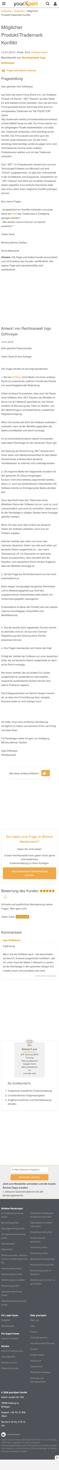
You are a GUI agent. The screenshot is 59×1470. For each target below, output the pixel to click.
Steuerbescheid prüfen (41, 1231)
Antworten (19, 11)
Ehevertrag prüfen (39, 1253)
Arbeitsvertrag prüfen (11, 1268)
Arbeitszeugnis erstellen (13, 1279)
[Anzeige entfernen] (57, 1457)
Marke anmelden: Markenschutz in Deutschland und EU (14, 1259)
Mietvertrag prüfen (10, 1285)
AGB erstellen (8, 1243)
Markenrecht (40, 52)
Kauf (14, 213)
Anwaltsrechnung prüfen (42, 1264)
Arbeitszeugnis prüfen (12, 1274)
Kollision (16, 377)
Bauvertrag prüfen (10, 1222)
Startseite (6, 11)
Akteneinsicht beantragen (42, 1258)
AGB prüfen (7, 1249)
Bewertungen (7, 1325)
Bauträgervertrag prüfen (13, 1228)
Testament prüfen (38, 1247)
